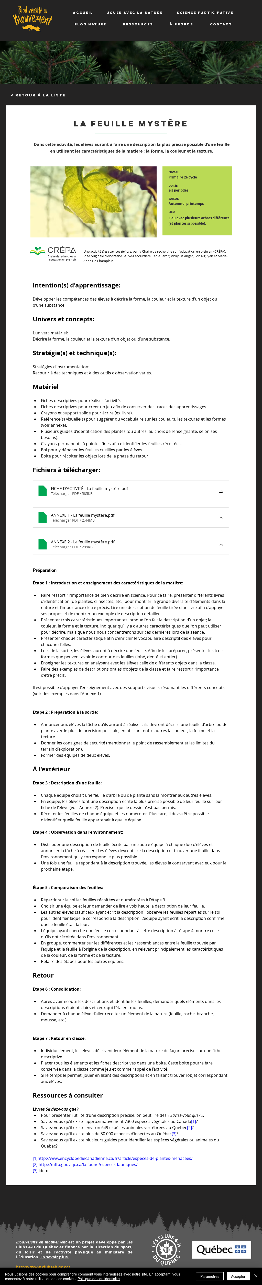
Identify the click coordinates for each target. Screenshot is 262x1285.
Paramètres (209, 1276)
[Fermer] (256, 1276)
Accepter (238, 1276)
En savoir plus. (54, 1257)
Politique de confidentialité (99, 1278)
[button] (135, 12)
